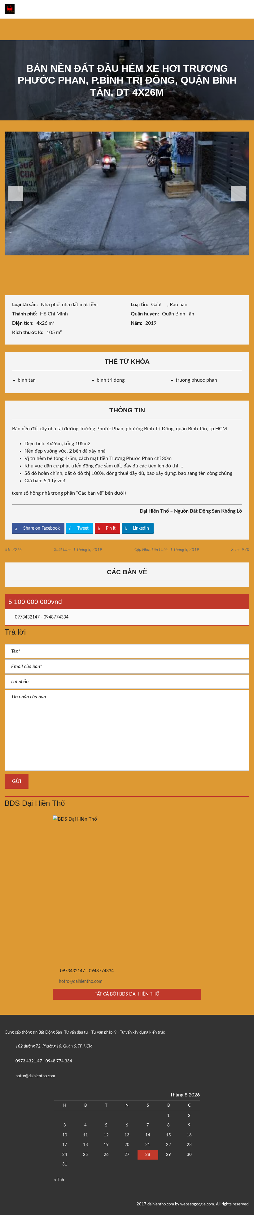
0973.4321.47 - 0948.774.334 (43, 1061)
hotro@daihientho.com (81, 981)
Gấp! (157, 304)
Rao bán (179, 304)
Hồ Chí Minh (54, 313)
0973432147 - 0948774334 (41, 617)
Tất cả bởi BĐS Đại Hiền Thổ (127, 994)
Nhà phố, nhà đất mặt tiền (70, 304)
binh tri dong (111, 380)
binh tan (27, 380)
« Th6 (59, 1180)
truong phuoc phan (196, 380)
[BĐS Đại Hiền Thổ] (127, 889)
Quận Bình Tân (178, 313)
